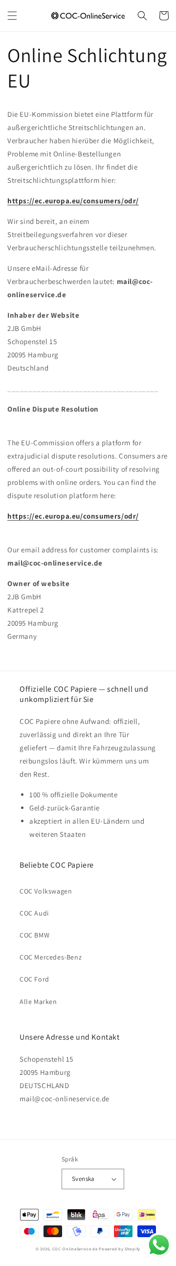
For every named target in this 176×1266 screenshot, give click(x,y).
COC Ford (34, 979)
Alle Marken (38, 1001)
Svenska (83, 1179)
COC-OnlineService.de (75, 1248)
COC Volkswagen (46, 891)
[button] (12, 15)
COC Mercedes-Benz (51, 957)
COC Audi (34, 913)
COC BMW (34, 935)
